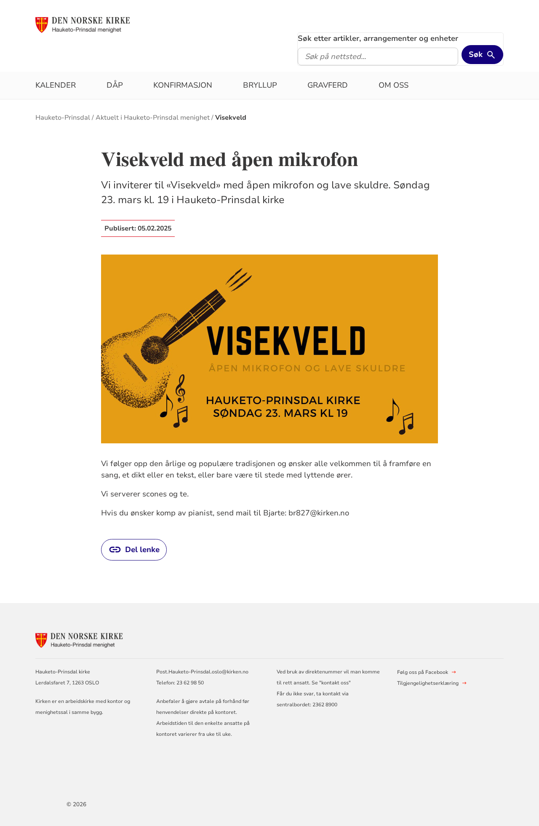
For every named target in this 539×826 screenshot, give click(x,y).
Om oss (393, 85)
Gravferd (327, 85)
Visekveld (230, 117)
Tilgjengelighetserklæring (428, 683)
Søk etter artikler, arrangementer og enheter (378, 38)
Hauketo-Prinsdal (62, 117)
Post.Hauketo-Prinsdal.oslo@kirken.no (202, 671)
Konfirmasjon (182, 85)
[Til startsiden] (85, 24)
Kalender (55, 85)
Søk (476, 54)
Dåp (115, 85)
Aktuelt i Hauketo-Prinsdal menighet (153, 117)
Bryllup (260, 85)
